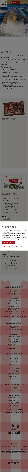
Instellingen (20, 246)
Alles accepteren (9, 242)
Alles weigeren (8, 246)
